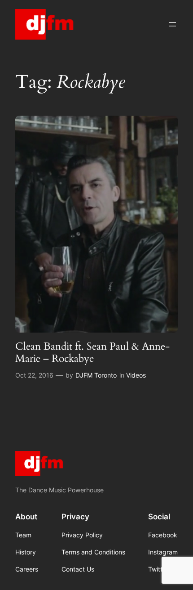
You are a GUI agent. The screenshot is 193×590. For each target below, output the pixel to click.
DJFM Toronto (96, 375)
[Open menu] (172, 24)
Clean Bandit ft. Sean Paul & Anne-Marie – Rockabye (92, 352)
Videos (136, 375)
